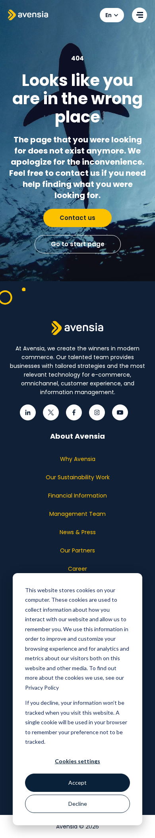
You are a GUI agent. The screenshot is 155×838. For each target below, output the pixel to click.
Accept (77, 782)
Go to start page (78, 244)
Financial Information (77, 496)
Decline (77, 803)
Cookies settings (77, 761)
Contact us (77, 218)
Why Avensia (77, 459)
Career (77, 569)
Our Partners (77, 550)
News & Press (78, 532)
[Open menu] (139, 15)
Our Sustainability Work (78, 477)
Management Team (77, 514)
